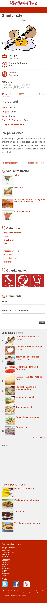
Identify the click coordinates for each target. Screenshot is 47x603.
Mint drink (19, 187)
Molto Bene (5, 554)
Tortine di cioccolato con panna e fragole (27, 358)
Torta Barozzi (20, 511)
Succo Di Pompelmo (12, 120)
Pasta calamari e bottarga (26, 500)
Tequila (5, 112)
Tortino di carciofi (24, 407)
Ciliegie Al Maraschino (13, 124)
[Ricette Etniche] (23, 281)
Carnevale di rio (22, 211)
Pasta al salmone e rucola (28, 417)
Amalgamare (6, 568)
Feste (5, 236)
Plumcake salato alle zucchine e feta (26, 388)
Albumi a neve (6, 563)
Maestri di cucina (10, 255)
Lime (4, 116)
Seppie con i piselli (25, 397)
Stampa (42, 94)
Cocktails (13, 75)
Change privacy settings (34, 596)
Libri (5, 247)
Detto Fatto (5, 556)
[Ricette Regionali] (8, 281)
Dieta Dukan (5, 549)
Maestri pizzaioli (10, 258)
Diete (5, 244)
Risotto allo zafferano (24, 488)
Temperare (5, 570)
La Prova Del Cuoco (8, 552)
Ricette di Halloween (8, 547)
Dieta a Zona (6, 551)
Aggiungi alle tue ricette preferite (8, 95)
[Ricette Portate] (37, 281)
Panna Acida (6, 574)
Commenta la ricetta (26, 95)
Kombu (4, 575)
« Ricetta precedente (10, 163)
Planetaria (5, 564)
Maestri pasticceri (11, 251)
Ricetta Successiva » (36, 163)
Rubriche (7, 262)
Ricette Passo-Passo (13, 484)
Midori (5, 107)
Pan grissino (22, 427)
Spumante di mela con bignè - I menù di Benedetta (29, 200)
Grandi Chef (8, 240)
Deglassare (5, 572)
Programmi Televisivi (12, 233)
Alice (16, 175)
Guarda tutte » (38, 437)
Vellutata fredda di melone (27, 523)
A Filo (3, 566)
